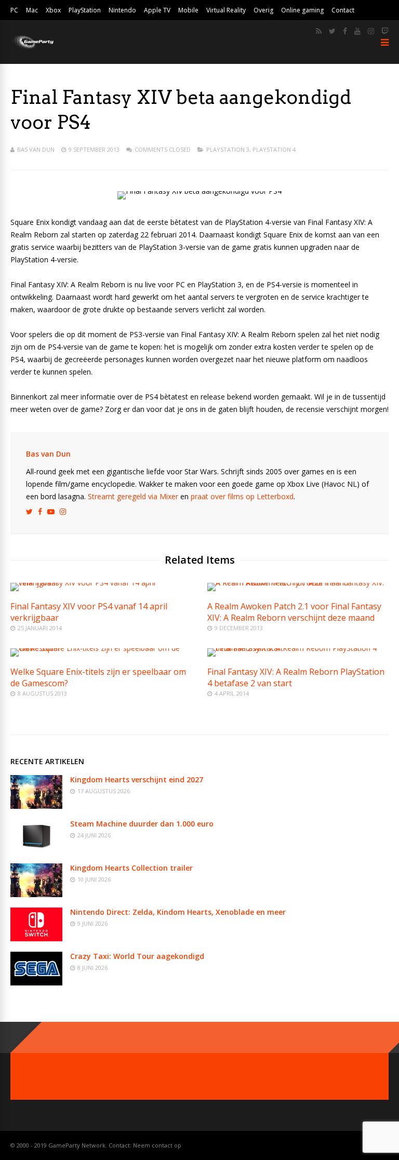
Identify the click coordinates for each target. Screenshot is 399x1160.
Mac (32, 10)
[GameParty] (32, 48)
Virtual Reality (226, 10)
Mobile (188, 10)
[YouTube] (357, 31)
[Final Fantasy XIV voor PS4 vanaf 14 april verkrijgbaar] (101, 583)
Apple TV (157, 10)
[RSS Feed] (319, 31)
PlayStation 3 (227, 149)
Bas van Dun (36, 149)
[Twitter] (332, 31)
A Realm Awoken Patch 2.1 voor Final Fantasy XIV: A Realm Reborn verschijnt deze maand (294, 612)
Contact (342, 10)
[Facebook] (345, 31)
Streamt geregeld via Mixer (133, 496)
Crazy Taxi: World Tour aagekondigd (137, 956)
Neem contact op (157, 1145)
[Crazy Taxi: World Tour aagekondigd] (36, 983)
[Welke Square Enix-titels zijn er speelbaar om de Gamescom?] (101, 648)
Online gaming (302, 10)
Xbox (53, 10)
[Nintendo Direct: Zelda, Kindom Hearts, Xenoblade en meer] (36, 938)
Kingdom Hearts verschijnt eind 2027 (136, 779)
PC (14, 10)
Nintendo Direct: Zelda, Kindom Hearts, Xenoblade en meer (178, 912)
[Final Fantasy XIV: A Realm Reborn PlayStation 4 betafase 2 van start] (298, 648)
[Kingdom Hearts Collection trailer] (36, 894)
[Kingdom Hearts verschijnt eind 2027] (36, 806)
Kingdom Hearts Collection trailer (131, 868)
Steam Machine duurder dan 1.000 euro (142, 824)
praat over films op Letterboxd (242, 496)
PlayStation (85, 10)
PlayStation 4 (274, 149)
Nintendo (122, 10)
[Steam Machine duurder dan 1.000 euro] (36, 850)
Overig (263, 10)
